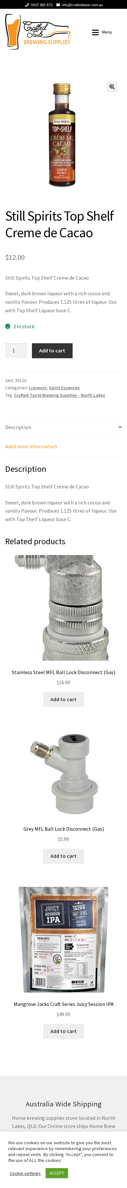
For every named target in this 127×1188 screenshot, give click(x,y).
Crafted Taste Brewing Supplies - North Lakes (59, 395)
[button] (112, 87)
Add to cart (52, 350)
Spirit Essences (64, 388)
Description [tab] (18, 427)
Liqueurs (38, 388)
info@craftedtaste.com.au (82, 5)
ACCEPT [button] (56, 1173)
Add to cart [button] (63, 699)
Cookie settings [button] (25, 1173)
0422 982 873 (41, 5)
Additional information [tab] (31, 446)
